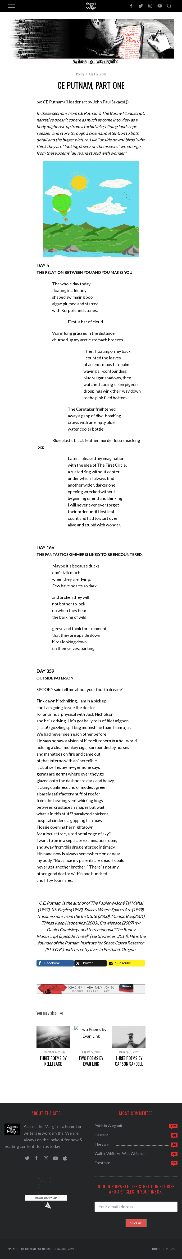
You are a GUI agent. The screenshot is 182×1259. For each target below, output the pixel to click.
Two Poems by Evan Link (91, 1061)
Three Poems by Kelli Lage (53, 1061)
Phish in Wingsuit (108, 1125)
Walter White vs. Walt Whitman (120, 1153)
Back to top (160, 1249)
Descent (101, 1135)
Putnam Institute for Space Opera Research (104, 942)
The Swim (102, 1144)
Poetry (80, 73)
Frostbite (102, 1162)
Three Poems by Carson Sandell (129, 1061)
